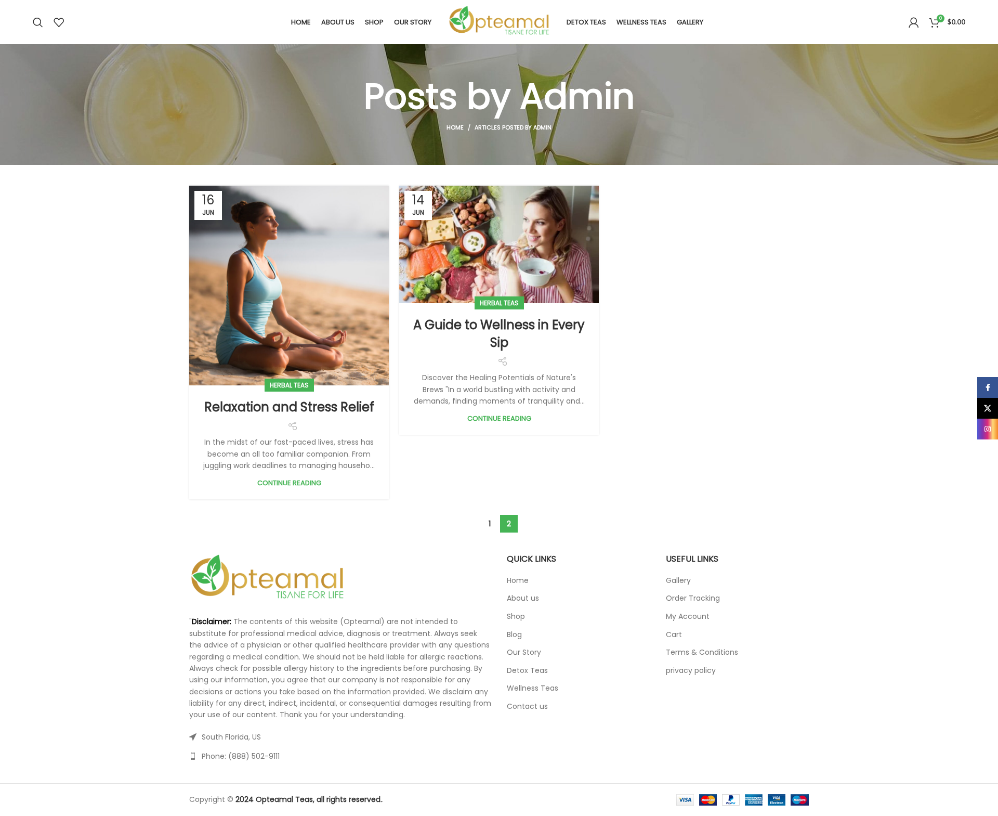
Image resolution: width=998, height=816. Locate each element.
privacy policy (691, 671)
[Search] (38, 22)
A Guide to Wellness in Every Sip (499, 333)
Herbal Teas (289, 385)
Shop (516, 616)
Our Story (524, 652)
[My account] (913, 22)
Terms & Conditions (702, 652)
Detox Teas (527, 671)
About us (523, 598)
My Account (688, 616)
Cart (674, 635)
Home (455, 127)
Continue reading (289, 483)
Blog (514, 635)
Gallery (678, 581)
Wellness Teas (532, 688)
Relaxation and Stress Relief (289, 407)
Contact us (527, 706)
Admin (577, 96)
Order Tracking (693, 598)
